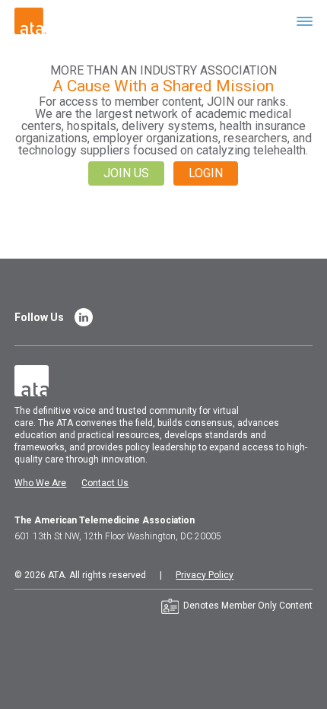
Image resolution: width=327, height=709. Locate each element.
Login (206, 173)
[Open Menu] (305, 21)
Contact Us (105, 483)
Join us (126, 173)
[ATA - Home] (30, 20)
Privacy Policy (204, 575)
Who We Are (40, 483)
